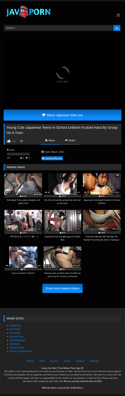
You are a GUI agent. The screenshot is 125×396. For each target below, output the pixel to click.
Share (71, 140)
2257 (42, 361)
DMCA (30, 361)
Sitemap (94, 361)
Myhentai (15, 344)
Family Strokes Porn (21, 351)
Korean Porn (16, 336)
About (51, 140)
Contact (80, 361)
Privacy (54, 361)
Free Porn (15, 329)
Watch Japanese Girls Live (64, 115)
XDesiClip (15, 325)
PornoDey (15, 333)
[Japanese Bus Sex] (62, 12)
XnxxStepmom (18, 340)
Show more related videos (62, 288)
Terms (67, 361)
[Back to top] (115, 387)
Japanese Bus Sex (53, 158)
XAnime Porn (17, 347)
